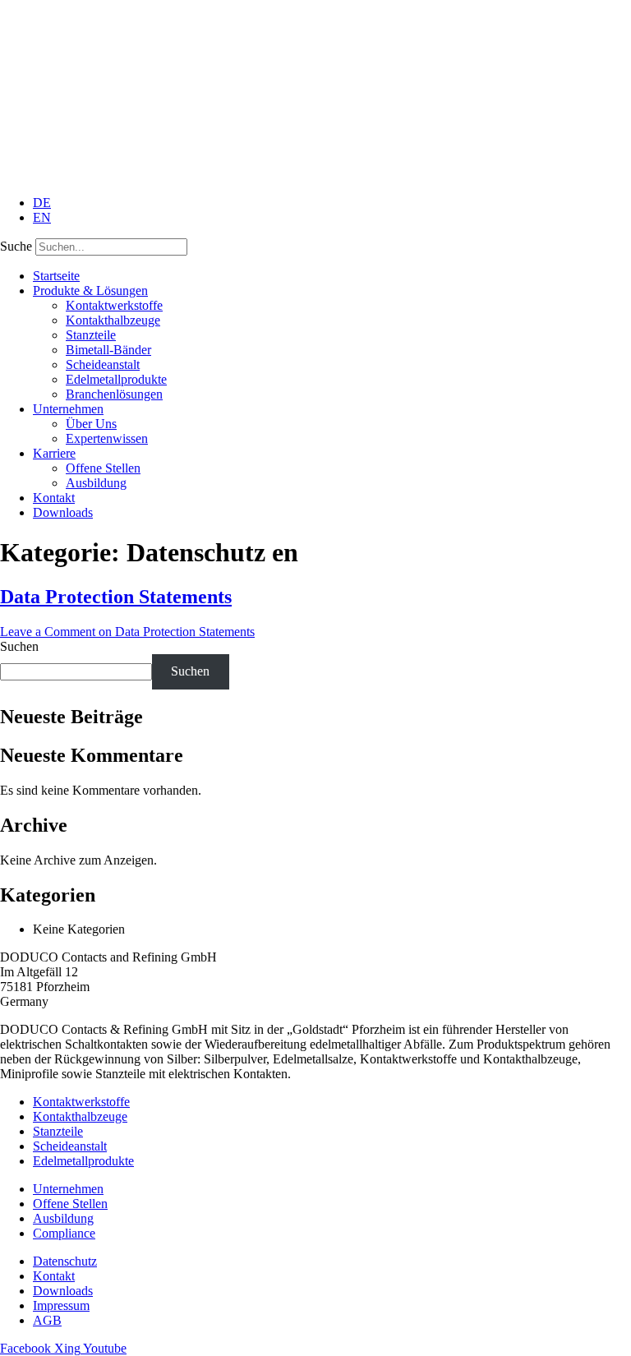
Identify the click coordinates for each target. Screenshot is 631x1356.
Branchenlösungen (114, 394)
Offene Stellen (103, 468)
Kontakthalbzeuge (113, 320)
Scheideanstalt (103, 364)
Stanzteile (91, 335)
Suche (16, 246)
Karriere (54, 453)
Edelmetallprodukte (116, 379)
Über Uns (91, 424)
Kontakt (54, 498)
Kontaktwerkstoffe (114, 305)
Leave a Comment (127, 632)
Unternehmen (68, 409)
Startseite (56, 276)
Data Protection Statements (116, 596)
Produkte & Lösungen (90, 290)
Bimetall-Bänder (108, 350)
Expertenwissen (107, 438)
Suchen (19, 646)
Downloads (63, 512)
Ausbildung (96, 483)
